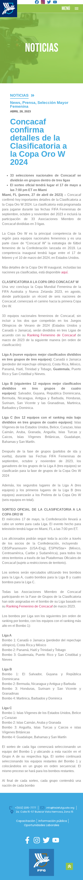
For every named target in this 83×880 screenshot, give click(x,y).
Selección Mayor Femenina (39, 104)
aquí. (64, 272)
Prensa (28, 102)
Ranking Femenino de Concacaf (52, 335)
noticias (19, 95)
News (15, 102)
